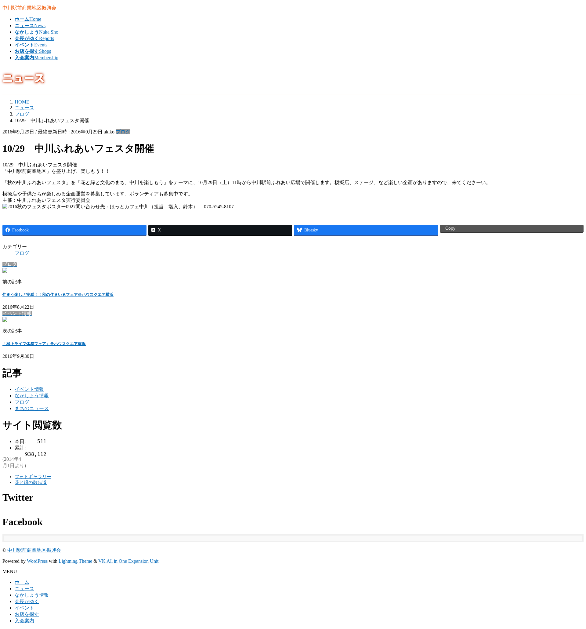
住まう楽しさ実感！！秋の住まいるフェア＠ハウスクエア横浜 (58, 294)
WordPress (37, 561)
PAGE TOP (568, 603)
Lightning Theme (75, 561)
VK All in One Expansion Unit (128, 561)
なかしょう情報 (32, 395)
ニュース (24, 588)
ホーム (22, 582)
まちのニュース (32, 408)
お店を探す (27, 614)
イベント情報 (29, 389)
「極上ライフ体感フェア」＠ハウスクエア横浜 (44, 343)
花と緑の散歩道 (31, 482)
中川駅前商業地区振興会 (34, 550)
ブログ (123, 131)
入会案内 (24, 620)
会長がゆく (27, 601)
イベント (24, 607)
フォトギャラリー (33, 476)
